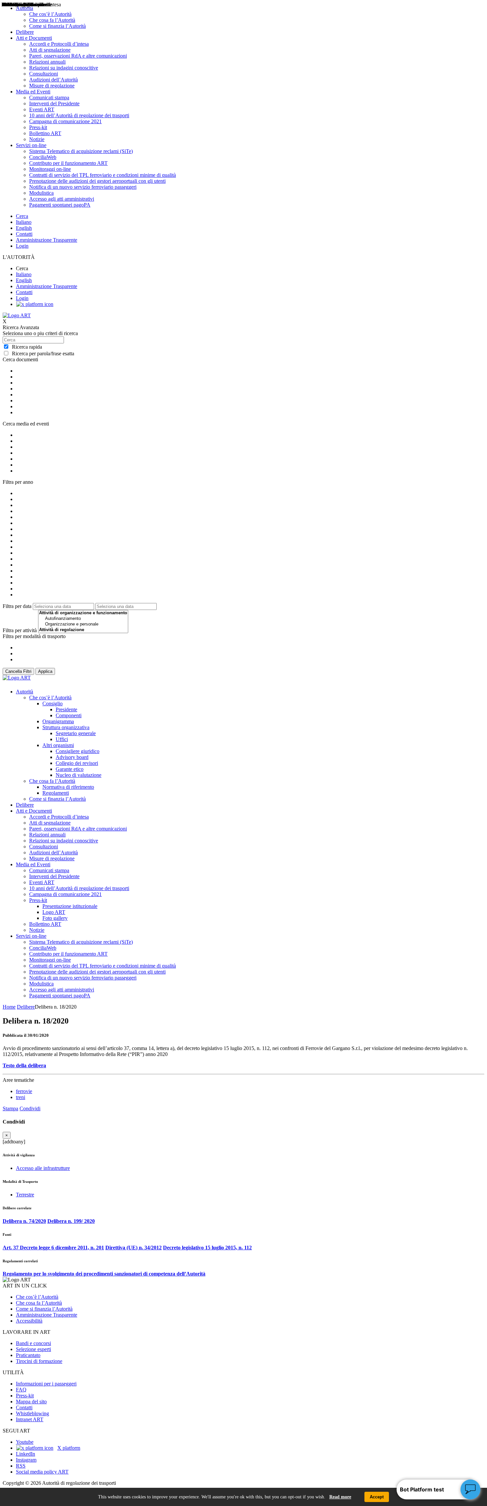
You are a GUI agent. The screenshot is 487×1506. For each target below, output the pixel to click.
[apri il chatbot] (470, 1489)
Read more (340, 1496)
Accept (377, 1496)
